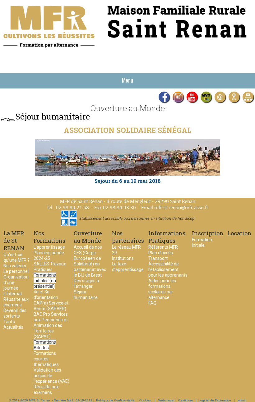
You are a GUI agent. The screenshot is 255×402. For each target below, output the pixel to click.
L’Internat (12, 293)
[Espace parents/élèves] (248, 97)
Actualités (13, 327)
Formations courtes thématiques (46, 359)
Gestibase (185, 400)
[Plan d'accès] (234, 97)
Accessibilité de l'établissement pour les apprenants (168, 269)
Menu (127, 80)
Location (239, 233)
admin (242, 400)
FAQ (152, 302)
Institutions (123, 258)
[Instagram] (178, 97)
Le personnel (16, 271)
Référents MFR (163, 247)
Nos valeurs (14, 265)
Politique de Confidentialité (115, 400)
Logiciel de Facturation (214, 400)
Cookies (145, 400)
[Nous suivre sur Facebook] (164, 97)
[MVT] (206, 97)
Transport (158, 258)
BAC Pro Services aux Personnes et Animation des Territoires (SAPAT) (51, 325)
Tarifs (9, 321)
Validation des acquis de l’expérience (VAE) (51, 376)
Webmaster (166, 400)
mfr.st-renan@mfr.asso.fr (181, 207)
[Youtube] (192, 97)
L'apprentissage (49, 247)
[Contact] (220, 97)
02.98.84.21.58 (72, 207)
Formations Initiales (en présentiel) (45, 281)
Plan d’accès (160, 252)
